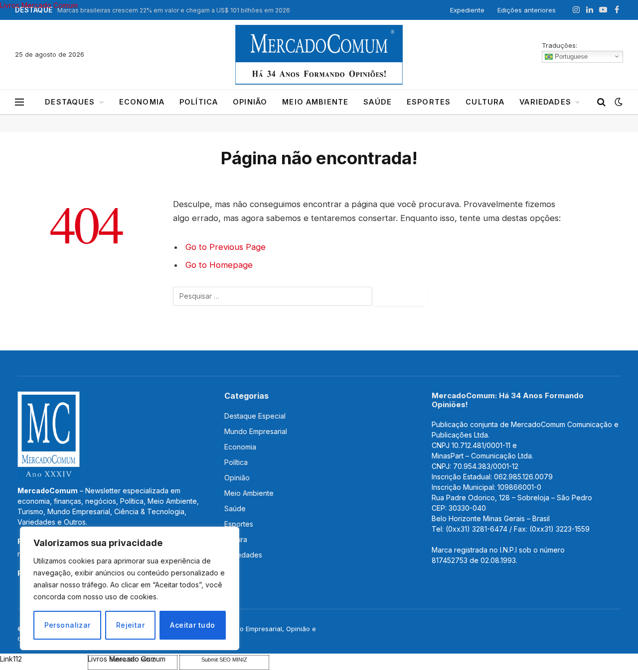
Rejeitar (130, 625)
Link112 (11, 659)
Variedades (545, 102)
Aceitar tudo (192, 625)
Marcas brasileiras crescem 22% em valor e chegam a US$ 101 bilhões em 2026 (173, 10)
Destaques (70, 102)
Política (198, 102)
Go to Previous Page (225, 247)
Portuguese (570, 56)
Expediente (467, 10)
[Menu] (19, 102)
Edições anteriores (526, 10)
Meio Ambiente (315, 102)
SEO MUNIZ (43, 659)
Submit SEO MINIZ (224, 660)
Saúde (377, 102)
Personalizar (67, 625)
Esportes (429, 102)
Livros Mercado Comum (39, 5)
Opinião (250, 102)
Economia (141, 102)
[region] (129, 588)
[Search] (601, 102)
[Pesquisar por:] (272, 296)
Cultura (485, 102)
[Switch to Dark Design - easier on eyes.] (617, 102)
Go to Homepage (219, 265)
